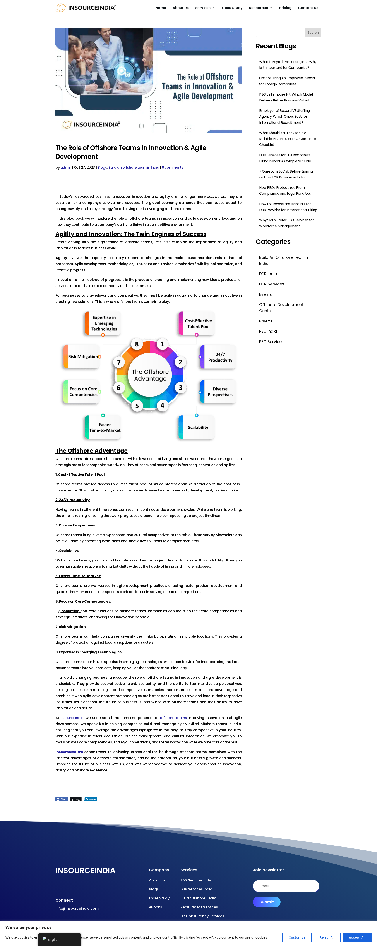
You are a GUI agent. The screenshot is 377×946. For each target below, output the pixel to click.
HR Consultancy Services (202, 916)
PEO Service (270, 341)
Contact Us (308, 7)
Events (265, 294)
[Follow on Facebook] (56, 887)
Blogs (102, 167)
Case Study (232, 7)
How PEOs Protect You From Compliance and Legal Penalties (285, 190)
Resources (258, 7)
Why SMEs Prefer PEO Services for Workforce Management (286, 223)
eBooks (155, 907)
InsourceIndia (72, 717)
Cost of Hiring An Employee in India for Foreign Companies (287, 80)
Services (203, 7)
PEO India (268, 331)
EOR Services (271, 284)
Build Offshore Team (198, 898)
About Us (181, 7)
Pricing (285, 7)
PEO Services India (196, 880)
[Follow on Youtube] (65, 887)
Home (161, 7)
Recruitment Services (199, 907)
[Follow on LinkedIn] (91, 887)
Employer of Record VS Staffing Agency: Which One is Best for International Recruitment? (284, 116)
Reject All (327, 937)
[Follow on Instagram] (74, 887)
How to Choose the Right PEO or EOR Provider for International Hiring (288, 206)
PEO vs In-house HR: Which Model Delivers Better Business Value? (286, 97)
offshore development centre (281, 307)
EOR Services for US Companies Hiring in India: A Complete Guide (285, 157)
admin (65, 167)
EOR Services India (196, 889)
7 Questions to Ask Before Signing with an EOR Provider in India (286, 174)
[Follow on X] (82, 887)
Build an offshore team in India (133, 167)
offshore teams (173, 717)
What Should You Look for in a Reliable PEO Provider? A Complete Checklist (287, 138)
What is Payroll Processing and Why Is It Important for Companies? (288, 64)
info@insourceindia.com (77, 908)
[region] (188, 933)
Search (313, 32)
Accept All (357, 937)
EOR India (268, 273)
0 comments (172, 167)
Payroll (265, 321)
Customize (297, 937)
